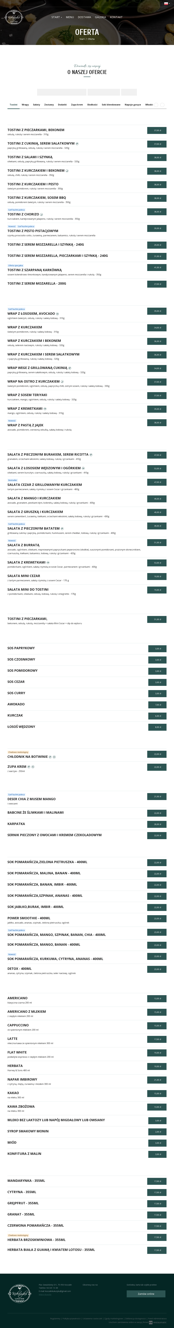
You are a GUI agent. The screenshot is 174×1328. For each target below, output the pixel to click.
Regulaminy (55, 1318)
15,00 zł (158, 1012)
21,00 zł (158, 796)
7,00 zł (158, 704)
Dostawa (84, 17)
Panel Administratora (157, 1318)
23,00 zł (158, 918)
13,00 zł (158, 998)
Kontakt (116, 17)
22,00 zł (158, 754)
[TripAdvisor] (14, 3)
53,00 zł (158, 468)
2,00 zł (158, 1131)
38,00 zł (158, 157)
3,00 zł (158, 648)
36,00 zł (158, 341)
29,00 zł (158, 245)
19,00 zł (158, 576)
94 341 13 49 (52, 1288)
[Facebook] (7, 3)
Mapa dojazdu (45, 1294)
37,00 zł (158, 130)
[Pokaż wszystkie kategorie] (162, 105)
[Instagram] (21, 3)
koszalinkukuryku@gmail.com (58, 1291)
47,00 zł (158, 455)
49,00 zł (158, 498)
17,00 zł (158, 1039)
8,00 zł (158, 727)
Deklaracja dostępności (135, 1318)
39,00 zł (158, 228)
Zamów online (146, 1293)
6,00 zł (158, 716)
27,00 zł (158, 284)
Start (56, 17)
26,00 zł (158, 824)
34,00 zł (158, 327)
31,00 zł (158, 256)
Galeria (100, 17)
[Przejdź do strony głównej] (21, 17)
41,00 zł (158, 267)
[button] (167, 3)
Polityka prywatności (72, 1318)
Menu (70, 17)
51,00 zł (158, 542)
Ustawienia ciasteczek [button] (93, 1318)
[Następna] (156, 105)
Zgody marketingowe (114, 1318)
